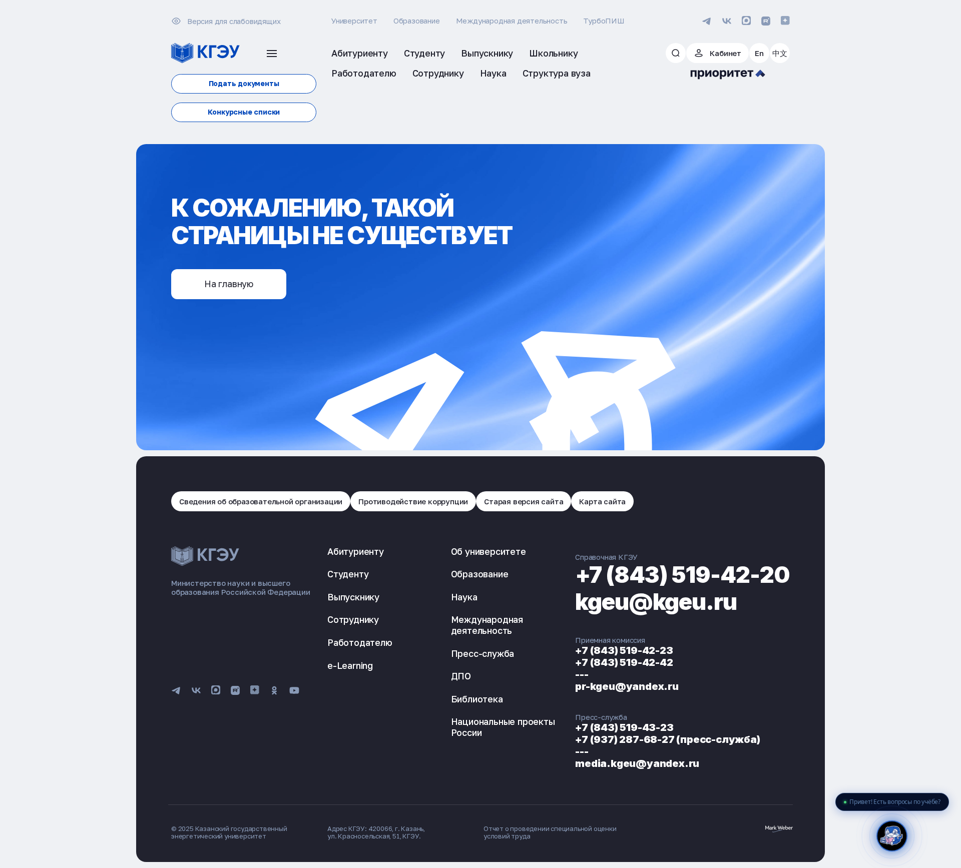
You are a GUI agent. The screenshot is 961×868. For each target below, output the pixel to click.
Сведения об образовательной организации (260, 501)
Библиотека (477, 698)
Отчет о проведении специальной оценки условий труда (550, 832)
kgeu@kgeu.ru (656, 601)
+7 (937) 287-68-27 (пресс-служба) (667, 739)
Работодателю (359, 642)
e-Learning (350, 665)
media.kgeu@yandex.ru (637, 763)
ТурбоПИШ (603, 20)
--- (581, 674)
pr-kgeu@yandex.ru (627, 686)
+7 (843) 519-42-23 (624, 650)
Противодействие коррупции (413, 501)
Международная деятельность (512, 20)
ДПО (461, 675)
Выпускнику (353, 596)
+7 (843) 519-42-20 (682, 574)
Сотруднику (353, 619)
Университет (354, 20)
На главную (228, 283)
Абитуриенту (355, 551)
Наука (464, 596)
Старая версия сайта (523, 501)
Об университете (488, 551)
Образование (416, 20)
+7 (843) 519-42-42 (624, 662)
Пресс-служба (483, 653)
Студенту (347, 573)
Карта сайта (602, 501)
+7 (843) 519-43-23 (624, 727)
